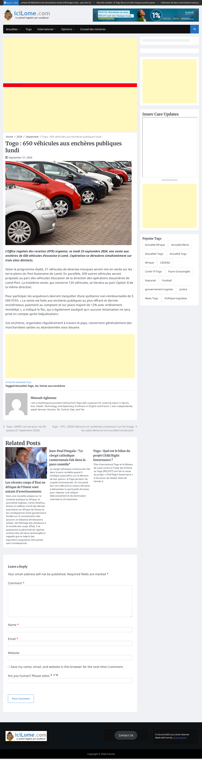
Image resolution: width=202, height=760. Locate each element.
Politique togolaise (176, 298)
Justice (183, 289)
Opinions (66, 29)
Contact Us (126, 735)
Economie (21, 382)
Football (167, 280)
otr (36, 386)
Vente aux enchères (52, 386)
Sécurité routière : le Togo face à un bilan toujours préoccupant (116, 2)
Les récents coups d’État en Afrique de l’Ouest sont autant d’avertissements (25, 487)
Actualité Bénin (180, 244)
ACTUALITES (10, 382)
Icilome (111, 753)
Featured (150, 280)
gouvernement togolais (159, 289)
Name (13, 625)
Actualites (12, 29)
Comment (16, 583)
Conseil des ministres (93, 29)
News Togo (151, 298)
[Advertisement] (70, 60)
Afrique (149, 262)
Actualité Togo (24, 386)
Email (13, 639)
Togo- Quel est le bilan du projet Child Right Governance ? (111, 455)
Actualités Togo (154, 253)
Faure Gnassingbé (179, 271)
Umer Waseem (180, 737)
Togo (29, 29)
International (45, 29)
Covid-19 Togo (153, 271)
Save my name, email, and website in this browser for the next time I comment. (67, 667)
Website (13, 653)
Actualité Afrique (155, 244)
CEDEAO (165, 262)
